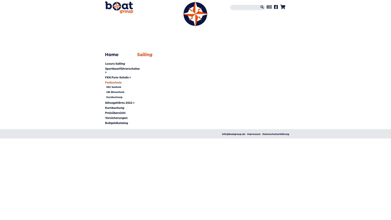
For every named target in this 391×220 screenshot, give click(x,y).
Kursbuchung (114, 97)
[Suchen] (261, 8)
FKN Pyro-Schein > (118, 77)
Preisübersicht (115, 113)
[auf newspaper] (269, 7)
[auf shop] (282, 7)
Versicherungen (116, 118)
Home (112, 55)
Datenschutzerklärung (275, 134)
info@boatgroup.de (233, 134)
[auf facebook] (276, 7)
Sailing (144, 55)
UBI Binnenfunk (115, 92)
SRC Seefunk (113, 87)
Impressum (254, 134)
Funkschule (113, 82)
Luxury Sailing (115, 64)
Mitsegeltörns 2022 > (120, 103)
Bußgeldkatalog (116, 123)
